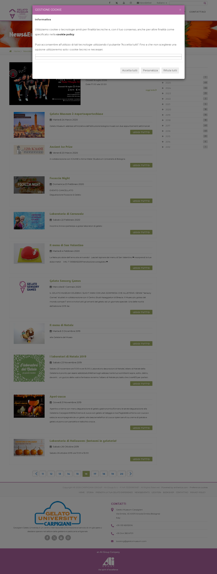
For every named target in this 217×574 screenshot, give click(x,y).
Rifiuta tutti (170, 70)
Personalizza (150, 70)
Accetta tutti (129, 70)
